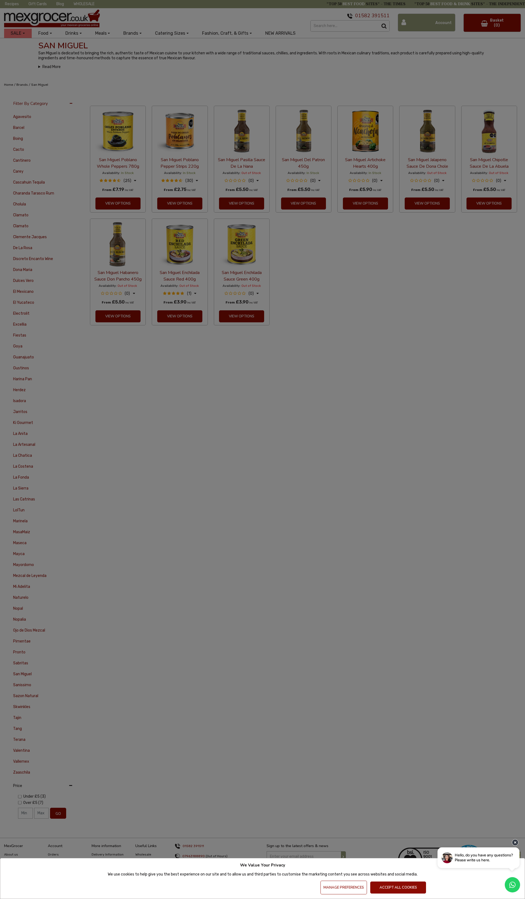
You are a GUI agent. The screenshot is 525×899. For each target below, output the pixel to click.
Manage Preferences (343, 887)
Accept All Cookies (398, 887)
